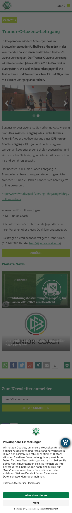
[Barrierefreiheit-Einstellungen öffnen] (65, 442)
